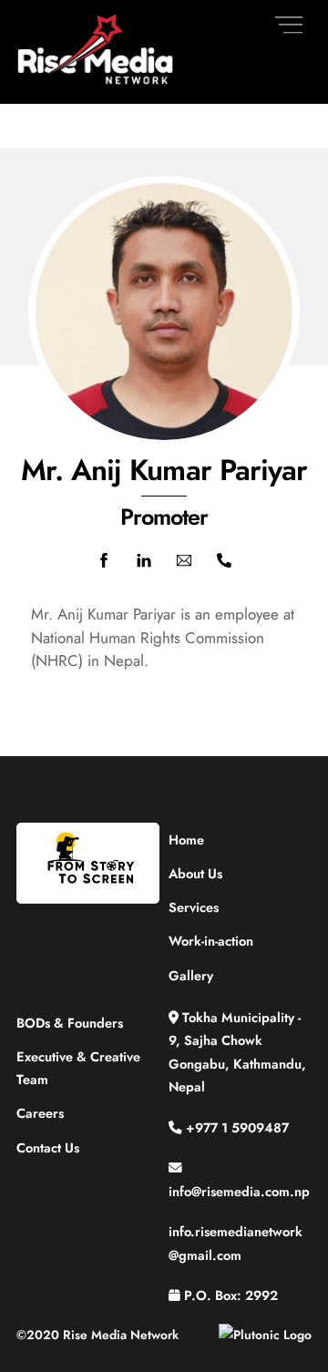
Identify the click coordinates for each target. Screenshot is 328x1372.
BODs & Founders (69, 1022)
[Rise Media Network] (96, 81)
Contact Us (47, 1147)
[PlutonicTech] (265, 1335)
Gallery (191, 975)
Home (186, 839)
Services (194, 906)
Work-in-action (211, 940)
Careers (40, 1112)
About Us (195, 873)
